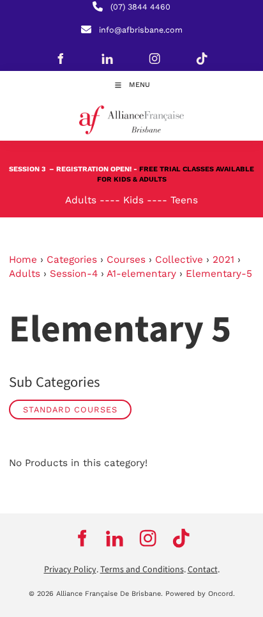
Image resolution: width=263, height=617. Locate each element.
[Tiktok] (202, 58)
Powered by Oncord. (200, 594)
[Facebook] (60, 58)
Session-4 (74, 273)
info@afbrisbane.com (141, 30)
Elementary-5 (219, 273)
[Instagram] (154, 58)
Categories (72, 259)
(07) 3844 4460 (140, 7)
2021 (223, 259)
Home (23, 259)
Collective (179, 259)
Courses (126, 259)
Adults (24, 273)
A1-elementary (141, 273)
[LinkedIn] (107, 58)
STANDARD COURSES (70, 409)
